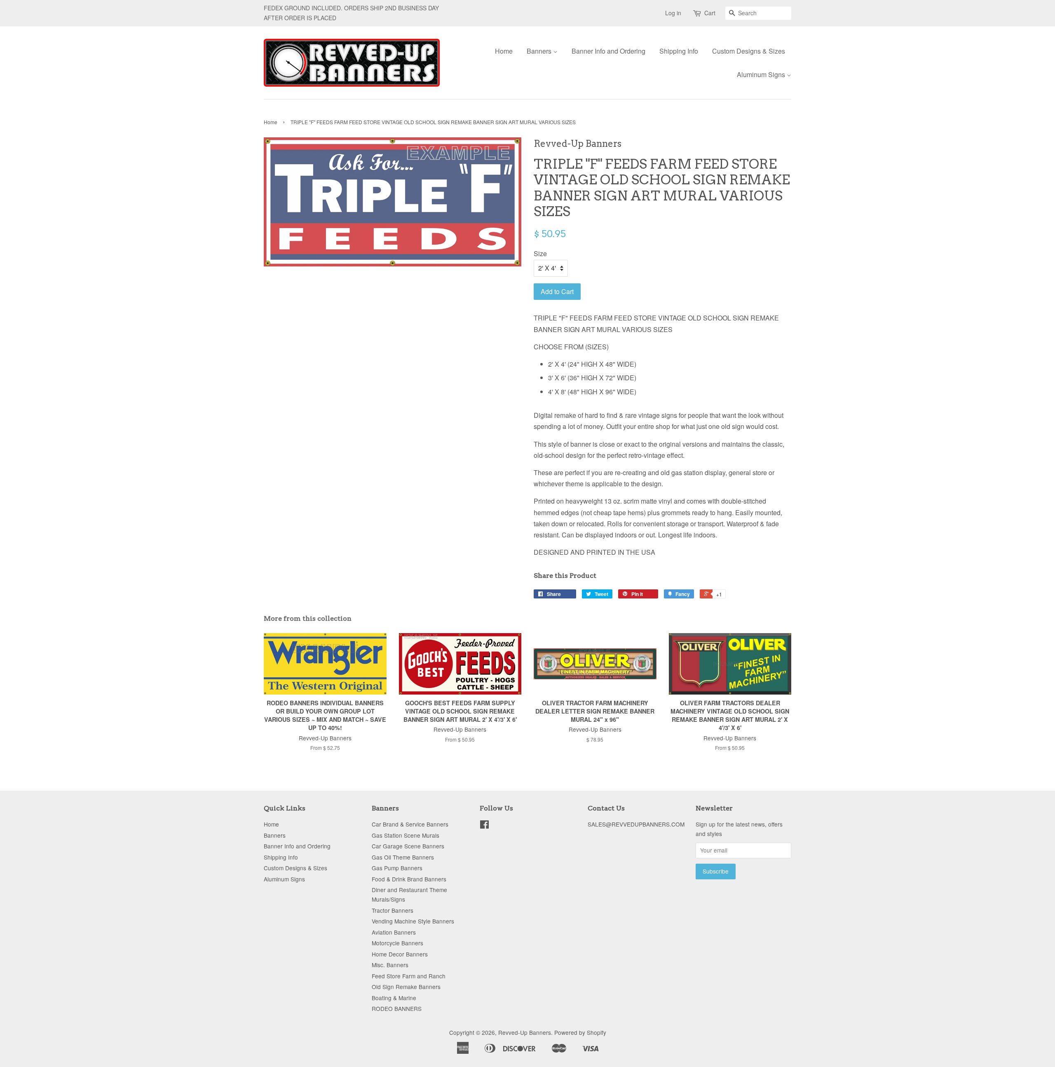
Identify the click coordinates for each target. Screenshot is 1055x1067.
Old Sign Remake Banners (406, 986)
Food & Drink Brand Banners (409, 879)
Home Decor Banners (400, 954)
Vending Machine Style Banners (413, 921)
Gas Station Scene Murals (405, 835)
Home (504, 51)
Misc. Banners (390, 965)
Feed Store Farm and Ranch (408, 976)
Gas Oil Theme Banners (403, 857)
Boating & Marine (394, 998)
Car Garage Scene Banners (408, 846)
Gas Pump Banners (397, 868)
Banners (540, 51)
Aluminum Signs (762, 74)
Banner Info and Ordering (608, 51)
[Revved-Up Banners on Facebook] (484, 826)
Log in (673, 13)
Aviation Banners (394, 932)
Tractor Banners (392, 910)
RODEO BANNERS (397, 1008)
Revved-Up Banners (524, 1032)
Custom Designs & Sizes (748, 51)
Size (540, 253)
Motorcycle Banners (397, 943)
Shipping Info (678, 51)
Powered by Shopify (580, 1032)
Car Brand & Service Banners (410, 824)
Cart (709, 13)
